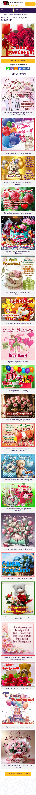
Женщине (23, 14)
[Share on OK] (16, 68)
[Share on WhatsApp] (8, 68)
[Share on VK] (24, 68)
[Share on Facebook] (28, 68)
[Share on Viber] (12, 68)
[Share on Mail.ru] (20, 68)
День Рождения (14, 14)
